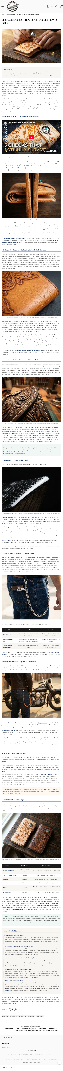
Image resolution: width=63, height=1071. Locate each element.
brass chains (48, 769)
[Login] (48, 6)
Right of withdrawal (50, 1059)
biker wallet (5, 1016)
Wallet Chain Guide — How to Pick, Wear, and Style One (18, 1029)
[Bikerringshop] (12, 6)
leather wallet (22, 1016)
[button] (13, 1047)
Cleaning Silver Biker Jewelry (15, 1059)
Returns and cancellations (31, 1062)
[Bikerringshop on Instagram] (9, 1038)
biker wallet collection (30, 546)
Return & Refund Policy (25, 1054)
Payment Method (51, 1054)
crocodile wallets (25, 922)
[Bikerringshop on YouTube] (11, 1038)
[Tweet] (12, 1009)
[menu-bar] (3, 6)
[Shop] (52, 6)
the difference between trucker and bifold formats (27, 350)
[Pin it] (15, 1009)
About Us (33, 1057)
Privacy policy (39, 1054)
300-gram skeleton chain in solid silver (47, 774)
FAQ (40, 1059)
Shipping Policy (11, 1054)
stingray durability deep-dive (49, 903)
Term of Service (13, 1057)
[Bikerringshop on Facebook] (2, 1038)
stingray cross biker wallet (46, 905)
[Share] (10, 1009)
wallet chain (31, 1016)
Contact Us (24, 1057)
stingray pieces (42, 723)
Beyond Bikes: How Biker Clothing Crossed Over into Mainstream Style (45, 1029)
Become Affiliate (32, 1059)
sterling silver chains (36, 769)
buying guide (13, 1016)
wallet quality (39, 1016)
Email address (6, 1047)
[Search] (56, 6)
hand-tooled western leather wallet (13, 238)
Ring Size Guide (49, 1057)
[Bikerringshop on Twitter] (4, 1038)
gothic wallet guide (17, 909)
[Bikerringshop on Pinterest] (7, 1038)
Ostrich (5, 887)
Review (40, 1057)
